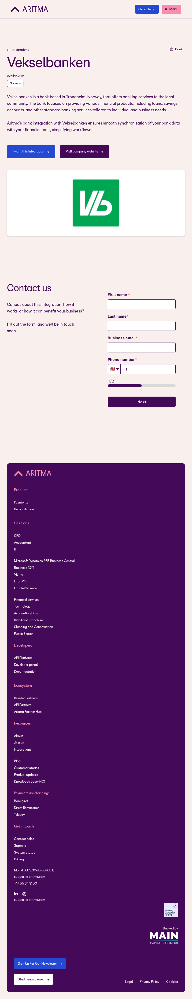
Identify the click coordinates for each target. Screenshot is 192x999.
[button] (171, 9)
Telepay (19, 814)
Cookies (172, 981)
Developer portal (26, 665)
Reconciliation (24, 509)
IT (15, 549)
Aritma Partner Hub (28, 712)
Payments (21, 502)
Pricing (19, 859)
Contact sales (24, 839)
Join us (19, 743)
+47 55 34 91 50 (25, 883)
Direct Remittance (26, 808)
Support (20, 845)
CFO (17, 536)
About (18, 736)
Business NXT (24, 568)
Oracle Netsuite (25, 588)
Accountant (22, 542)
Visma (18, 574)
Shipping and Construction (33, 627)
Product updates (26, 775)
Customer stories (26, 768)
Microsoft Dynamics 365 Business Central (44, 561)
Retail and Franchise (28, 620)
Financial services (26, 599)
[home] (29, 9)
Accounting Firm (26, 613)
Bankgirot (21, 801)
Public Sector (23, 634)
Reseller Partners (26, 698)
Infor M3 (20, 581)
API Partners (23, 705)
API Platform (23, 658)
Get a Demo (146, 9)
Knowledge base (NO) (29, 781)
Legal (129, 981)
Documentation (25, 671)
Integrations (23, 749)
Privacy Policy (149, 981)
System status (24, 852)
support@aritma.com (29, 876)
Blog (17, 761)
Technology (22, 606)
